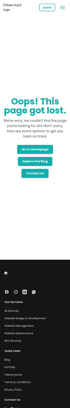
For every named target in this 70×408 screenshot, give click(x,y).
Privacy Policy (13, 390)
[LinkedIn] (24, 292)
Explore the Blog (35, 161)
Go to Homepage (35, 149)
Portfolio (9, 367)
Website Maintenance (18, 333)
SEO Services (12, 341)
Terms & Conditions (17, 382)
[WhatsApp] (33, 292)
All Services (11, 311)
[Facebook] (6, 292)
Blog (7, 360)
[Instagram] (15, 292)
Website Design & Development (25, 318)
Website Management (19, 326)
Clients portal (13, 375)
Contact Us (35, 173)
